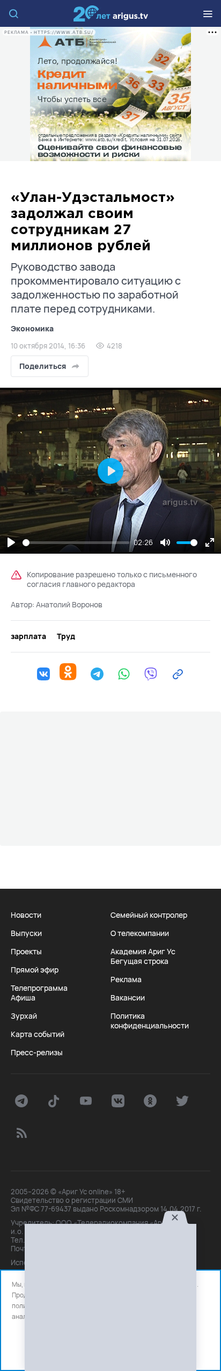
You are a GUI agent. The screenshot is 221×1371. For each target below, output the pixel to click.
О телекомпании (139, 933)
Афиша (23, 998)
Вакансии (127, 998)
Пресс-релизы (37, 1052)
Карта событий (37, 1034)
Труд (66, 636)
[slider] (76, 543)
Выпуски (26, 933)
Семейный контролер (148, 915)
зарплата (28, 636)
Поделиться (42, 366)
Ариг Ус (110, 13)
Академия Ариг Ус (142, 951)
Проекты (26, 951)
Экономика (32, 328)
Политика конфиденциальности (149, 1021)
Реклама (126, 979)
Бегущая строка (139, 961)
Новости (26, 915)
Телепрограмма (39, 988)
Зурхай (24, 1016)
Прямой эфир (34, 970)
